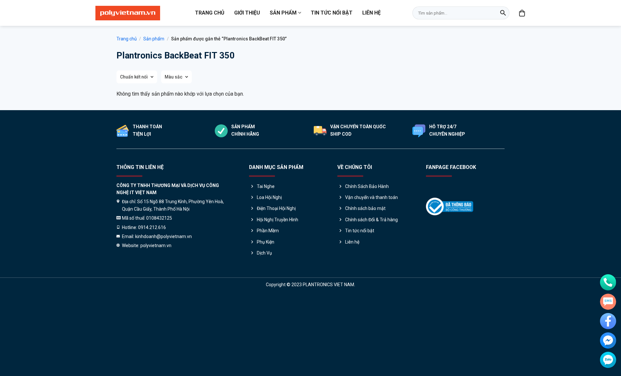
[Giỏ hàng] (522, 12)
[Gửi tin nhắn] (608, 302)
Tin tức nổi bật (332, 13)
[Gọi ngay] (608, 282)
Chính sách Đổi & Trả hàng (371, 219)
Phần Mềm (268, 230)
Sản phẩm (283, 13)
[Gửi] (502, 12)
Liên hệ (371, 13)
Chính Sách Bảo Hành (367, 186)
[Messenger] (608, 340)
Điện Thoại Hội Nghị (276, 208)
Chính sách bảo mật (365, 208)
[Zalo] (608, 360)
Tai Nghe (266, 186)
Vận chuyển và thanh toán (371, 197)
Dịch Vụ (264, 253)
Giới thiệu (247, 13)
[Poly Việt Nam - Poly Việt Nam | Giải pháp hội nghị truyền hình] (127, 13)
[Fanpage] (608, 321)
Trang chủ (209, 13)
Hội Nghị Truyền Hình (277, 219)
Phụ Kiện (265, 242)
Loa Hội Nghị (269, 197)
